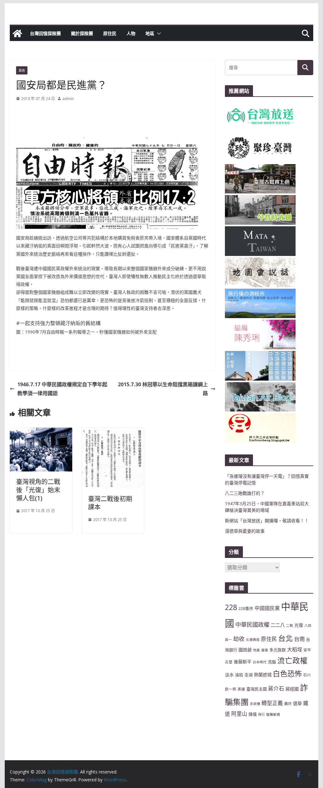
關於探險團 (82, 33)
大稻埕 (294, 649)
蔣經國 (292, 689)
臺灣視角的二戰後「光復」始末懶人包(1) (38, 489)
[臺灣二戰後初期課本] (113, 432)
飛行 (261, 714)
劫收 (238, 639)
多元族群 (277, 650)
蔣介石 (276, 688)
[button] (157, 33)
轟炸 (288, 703)
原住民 (109, 33)
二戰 (289, 625)
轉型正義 (272, 703)
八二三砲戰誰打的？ (245, 493)
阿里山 (239, 713)
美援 (241, 688)
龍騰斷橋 (273, 714)
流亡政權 (292, 660)
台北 (285, 638)
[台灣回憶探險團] (17, 33)
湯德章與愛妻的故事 (245, 531)
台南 (299, 639)
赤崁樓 (255, 704)
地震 (256, 650)
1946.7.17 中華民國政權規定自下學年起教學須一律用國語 (62, 389)
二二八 (278, 625)
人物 (130, 33)
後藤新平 (242, 662)
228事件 (245, 608)
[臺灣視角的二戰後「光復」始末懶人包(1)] (41, 432)
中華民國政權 (252, 624)
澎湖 (248, 675)
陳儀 (253, 714)
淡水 (229, 675)
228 (231, 607)
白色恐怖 (287, 673)
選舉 (297, 703)
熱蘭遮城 (263, 675)
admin (68, 98)
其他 (22, 70)
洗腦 (272, 662)
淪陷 (239, 675)
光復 (298, 625)
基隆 (264, 650)
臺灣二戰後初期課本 (110, 503)
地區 (149, 33)
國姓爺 (245, 650)
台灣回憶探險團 (45, 33)
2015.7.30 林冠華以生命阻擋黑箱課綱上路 (163, 389)
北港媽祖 (253, 639)
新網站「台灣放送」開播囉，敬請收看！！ (267, 521)
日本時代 (260, 662)
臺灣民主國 (256, 689)
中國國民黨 (267, 608)
